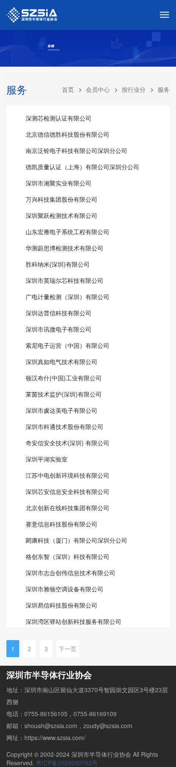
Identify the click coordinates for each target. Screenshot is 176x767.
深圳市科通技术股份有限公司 (64, 426)
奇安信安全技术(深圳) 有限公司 (67, 442)
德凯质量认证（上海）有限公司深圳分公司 (82, 166)
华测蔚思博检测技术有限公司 (64, 248)
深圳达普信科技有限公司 (58, 313)
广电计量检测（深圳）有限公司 (67, 296)
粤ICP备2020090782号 (67, 762)
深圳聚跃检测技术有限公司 (61, 215)
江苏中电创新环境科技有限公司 (67, 475)
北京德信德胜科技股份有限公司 (67, 134)
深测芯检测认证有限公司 (58, 118)
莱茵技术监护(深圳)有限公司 (64, 394)
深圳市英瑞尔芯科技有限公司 (64, 280)
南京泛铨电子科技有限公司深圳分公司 (76, 150)
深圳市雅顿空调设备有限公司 (64, 589)
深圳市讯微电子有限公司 (58, 329)
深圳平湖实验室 (46, 459)
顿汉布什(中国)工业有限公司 (64, 377)
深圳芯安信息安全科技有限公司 (67, 491)
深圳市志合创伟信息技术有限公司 (70, 572)
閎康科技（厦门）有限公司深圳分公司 (76, 540)
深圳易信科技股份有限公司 (61, 605)
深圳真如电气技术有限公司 (61, 361)
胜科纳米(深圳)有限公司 (58, 264)
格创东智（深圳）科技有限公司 (67, 556)
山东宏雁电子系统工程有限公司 (67, 231)
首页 (68, 89)
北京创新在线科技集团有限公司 (67, 507)
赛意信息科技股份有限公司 (61, 524)
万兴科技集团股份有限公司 (61, 199)
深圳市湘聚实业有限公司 (58, 183)
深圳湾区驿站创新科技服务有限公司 (73, 621)
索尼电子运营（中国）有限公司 (67, 345)
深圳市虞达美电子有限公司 (61, 410)
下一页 (67, 648)
